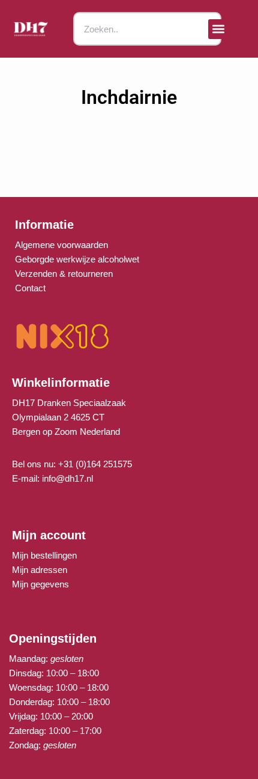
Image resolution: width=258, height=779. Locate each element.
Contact (30, 288)
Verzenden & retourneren (64, 273)
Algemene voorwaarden (61, 245)
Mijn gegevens (40, 584)
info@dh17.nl (67, 478)
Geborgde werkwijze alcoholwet (77, 259)
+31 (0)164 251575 (95, 464)
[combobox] (147, 29)
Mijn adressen (39, 570)
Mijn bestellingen (44, 555)
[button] (218, 29)
